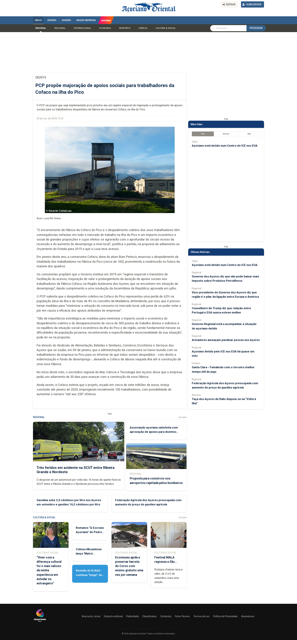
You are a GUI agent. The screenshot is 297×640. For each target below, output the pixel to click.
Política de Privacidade (225, 616)
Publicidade (132, 616)
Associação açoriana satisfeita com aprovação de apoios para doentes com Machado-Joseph (154, 432)
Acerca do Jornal (91, 616)
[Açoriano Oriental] (40, 622)
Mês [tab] (249, 134)
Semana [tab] (226, 134)
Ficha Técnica (182, 616)
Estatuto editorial (113, 616)
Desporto (124, 28)
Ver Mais (182, 417)
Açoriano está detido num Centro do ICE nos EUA (224, 145)
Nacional (59, 28)
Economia (105, 28)
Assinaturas (247, 616)
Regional (40, 28)
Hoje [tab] (203, 134)
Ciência (143, 28)
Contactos (165, 616)
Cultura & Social (166, 28)
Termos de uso (201, 616)
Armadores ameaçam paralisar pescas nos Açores (226, 340)
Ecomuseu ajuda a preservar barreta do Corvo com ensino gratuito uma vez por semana (129, 566)
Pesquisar (256, 28)
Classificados (149, 616)
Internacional (82, 28)
